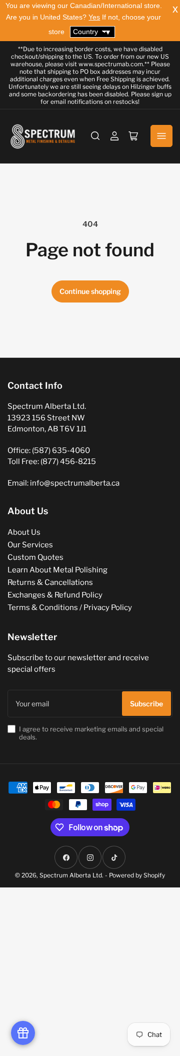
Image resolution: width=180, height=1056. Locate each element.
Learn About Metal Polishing (58, 569)
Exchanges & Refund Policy (55, 594)
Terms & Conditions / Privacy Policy (70, 607)
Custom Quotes (36, 557)
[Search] (95, 136)
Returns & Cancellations (50, 582)
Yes (94, 17)
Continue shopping (90, 291)
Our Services (30, 544)
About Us (24, 532)
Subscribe (146, 703)
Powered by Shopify (137, 875)
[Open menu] (161, 136)
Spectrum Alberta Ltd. (72, 875)
